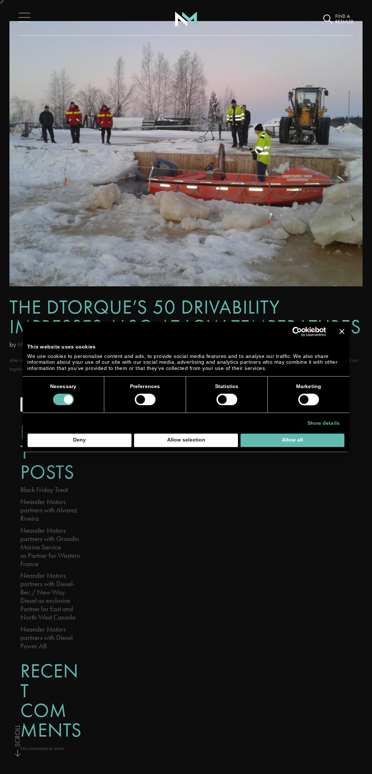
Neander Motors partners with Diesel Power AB (46, 637)
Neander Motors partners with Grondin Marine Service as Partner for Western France (50, 547)
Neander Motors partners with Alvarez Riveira (48, 510)
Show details (323, 423)
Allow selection (186, 440)
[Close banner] (341, 331)
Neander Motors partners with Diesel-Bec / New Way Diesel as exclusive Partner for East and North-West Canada (48, 596)
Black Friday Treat (44, 489)
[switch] (145, 399)
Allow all (292, 440)
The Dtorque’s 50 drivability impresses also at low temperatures (185, 316)
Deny (79, 440)
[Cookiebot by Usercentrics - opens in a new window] (294, 331)
